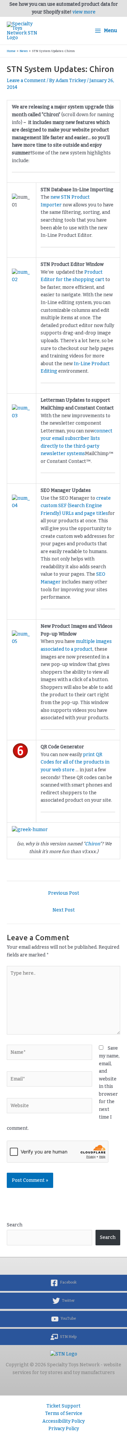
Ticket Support (63, 1406)
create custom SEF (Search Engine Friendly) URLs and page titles (76, 505)
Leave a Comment (26, 80)
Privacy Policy (63, 1429)
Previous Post (63, 893)
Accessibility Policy (63, 1421)
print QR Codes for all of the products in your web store (75, 762)
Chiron (92, 844)
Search (14, 1225)
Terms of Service (63, 1413)
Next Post (63, 910)
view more (84, 12)
